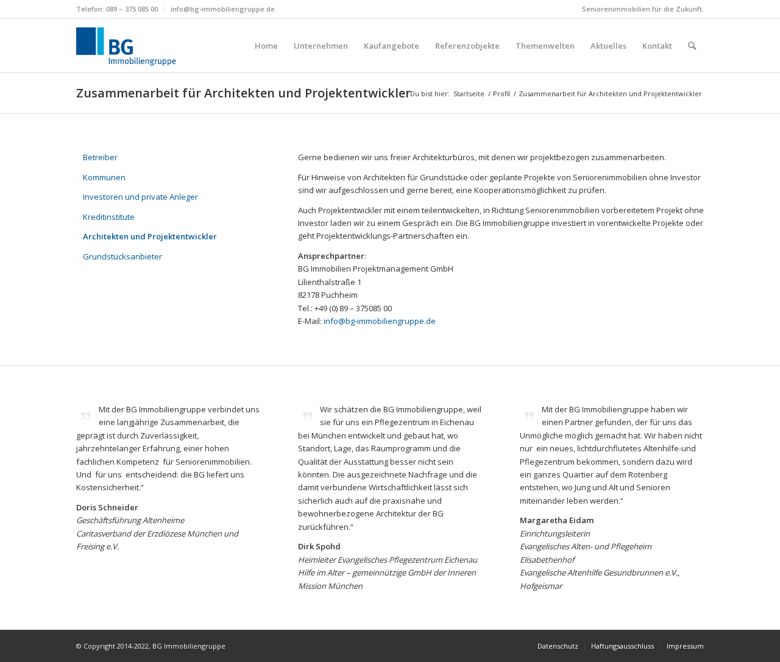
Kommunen (104, 177)
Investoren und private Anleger (140, 196)
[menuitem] (120, 9)
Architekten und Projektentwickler (150, 236)
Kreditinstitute (109, 216)
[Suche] (692, 45)
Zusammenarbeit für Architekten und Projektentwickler (243, 93)
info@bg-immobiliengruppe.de (223, 8)
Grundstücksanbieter (122, 256)
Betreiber (100, 157)
